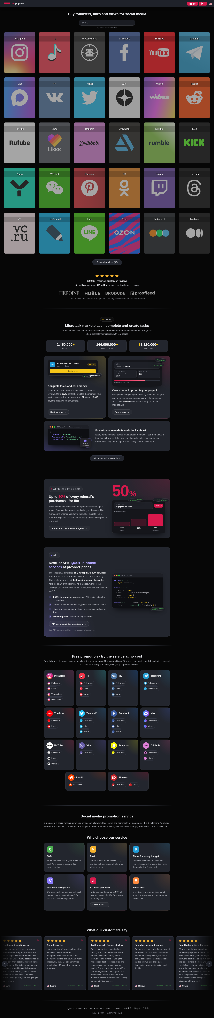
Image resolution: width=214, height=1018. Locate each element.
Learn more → (99, 905)
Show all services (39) (107, 262)
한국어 (137, 1008)
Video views (56, 694)
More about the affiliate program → (69, 528)
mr (18, 3)
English (69, 1008)
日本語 (145, 1008)
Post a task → (122, 412)
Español (78, 1008)
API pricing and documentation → (69, 624)
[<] (5, 964)
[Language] (210, 4)
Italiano (117, 1008)
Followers (55, 683)
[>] (209, 964)
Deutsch (108, 1008)
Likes (53, 689)
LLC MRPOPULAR (113, 1013)
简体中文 (127, 1008)
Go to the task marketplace (107, 458)
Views (86, 694)
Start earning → (58, 412)
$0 (194, 3)
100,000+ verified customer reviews (107, 281)
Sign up (159, 505)
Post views (56, 700)
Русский (88, 1008)
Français (98, 1008)
